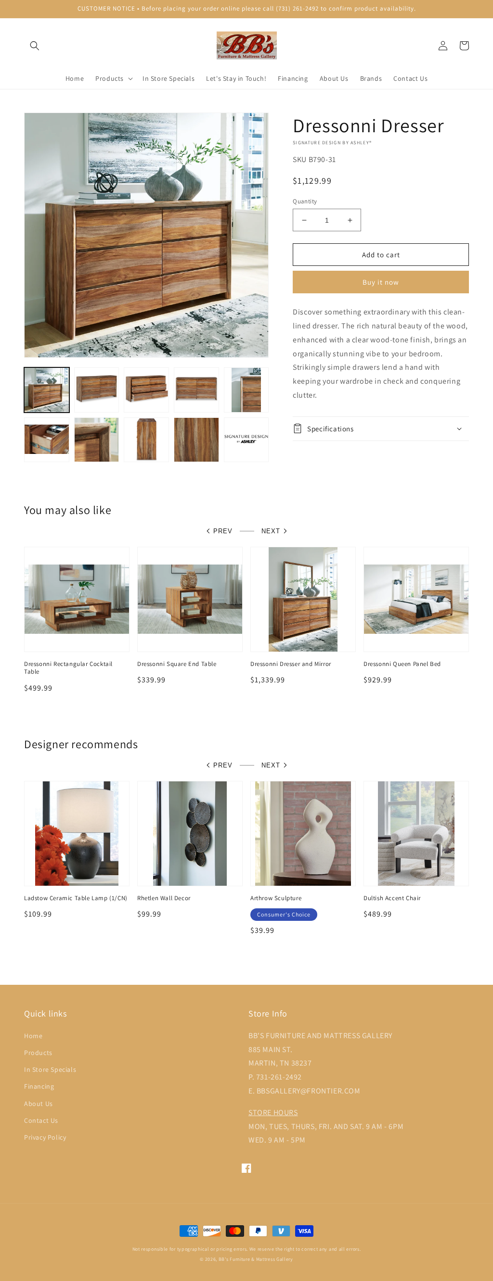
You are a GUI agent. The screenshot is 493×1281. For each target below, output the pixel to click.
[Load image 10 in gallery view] (246, 440)
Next (270, 531)
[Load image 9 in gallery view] (196, 440)
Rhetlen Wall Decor (164, 898)
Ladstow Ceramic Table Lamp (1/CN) (76, 898)
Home (33, 1035)
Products (38, 1052)
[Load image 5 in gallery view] (246, 390)
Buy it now (381, 282)
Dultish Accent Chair (392, 898)
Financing (39, 1086)
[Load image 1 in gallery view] (46, 390)
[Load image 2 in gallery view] (96, 390)
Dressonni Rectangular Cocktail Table (68, 668)
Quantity (305, 201)
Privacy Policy (45, 1137)
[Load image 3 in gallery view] (146, 390)
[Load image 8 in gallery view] (146, 440)
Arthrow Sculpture (275, 898)
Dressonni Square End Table (177, 664)
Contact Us (41, 1120)
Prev (223, 531)
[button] (34, 45)
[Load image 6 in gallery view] (46, 440)
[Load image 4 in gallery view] (196, 390)
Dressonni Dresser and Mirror (290, 664)
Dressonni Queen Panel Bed (402, 664)
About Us (38, 1103)
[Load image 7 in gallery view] (96, 440)
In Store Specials (50, 1069)
